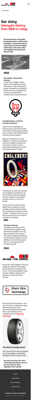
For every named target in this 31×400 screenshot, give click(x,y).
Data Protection (15, 382)
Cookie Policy (15, 386)
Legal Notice (15, 378)
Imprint (15, 374)
